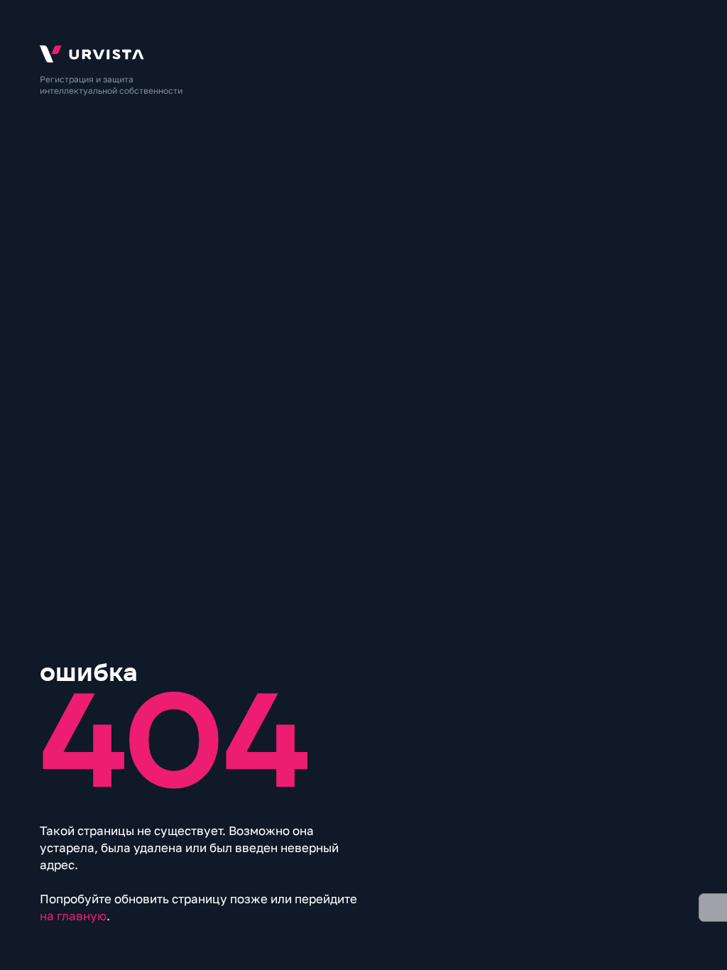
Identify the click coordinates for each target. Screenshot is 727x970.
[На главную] (363, 53)
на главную (73, 915)
